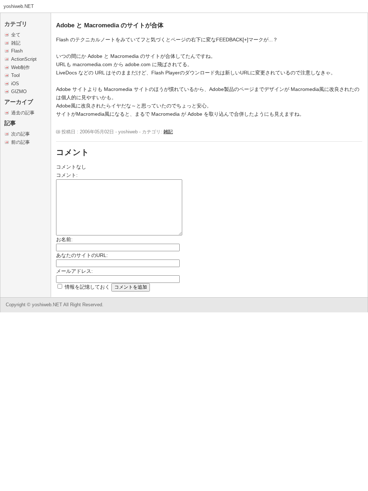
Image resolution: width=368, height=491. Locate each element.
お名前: (64, 239)
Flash (17, 51)
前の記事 (20, 142)
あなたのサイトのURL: (82, 255)
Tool (15, 75)
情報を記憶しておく (87, 287)
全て (15, 34)
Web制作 (20, 67)
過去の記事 (22, 112)
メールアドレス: (74, 271)
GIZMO (19, 91)
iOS (15, 83)
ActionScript (24, 59)
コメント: (67, 175)
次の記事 (20, 134)
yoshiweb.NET (19, 6)
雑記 (15, 43)
